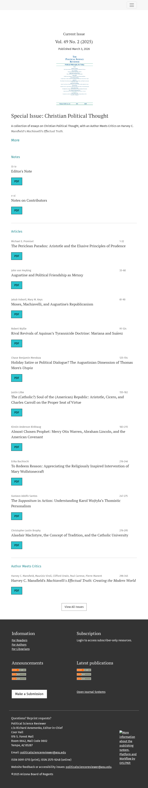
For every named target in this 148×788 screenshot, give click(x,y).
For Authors (19, 644)
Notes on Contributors (29, 200)
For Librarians (21, 649)
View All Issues (74, 607)
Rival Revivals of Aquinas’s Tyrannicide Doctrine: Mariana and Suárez (67, 333)
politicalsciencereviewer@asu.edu (43, 752)
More (15, 140)
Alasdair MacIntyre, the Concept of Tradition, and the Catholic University (69, 535)
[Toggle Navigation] (132, 5)
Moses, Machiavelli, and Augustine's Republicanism (52, 304)
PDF (16, 181)
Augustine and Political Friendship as (47, 275)
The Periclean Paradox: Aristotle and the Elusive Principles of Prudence (68, 245)
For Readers (19, 640)
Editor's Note (21, 171)
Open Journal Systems (91, 692)
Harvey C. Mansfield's (73, 580)
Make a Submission (29, 694)
